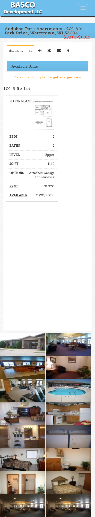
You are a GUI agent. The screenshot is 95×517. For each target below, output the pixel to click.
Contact (59, 50)
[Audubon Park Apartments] (23, 344)
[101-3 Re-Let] (42, 114)
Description (39, 50)
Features (49, 50)
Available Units (21, 51)
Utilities (68, 50)
